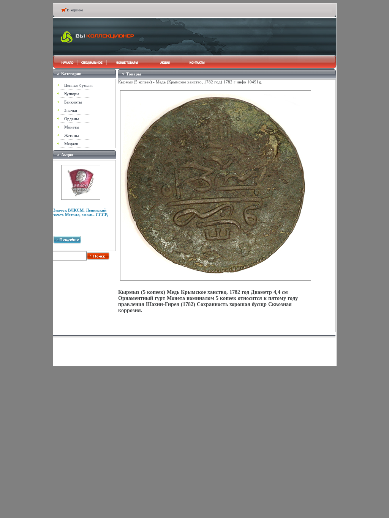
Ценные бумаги (78, 85)
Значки (70, 110)
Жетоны (71, 135)
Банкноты (73, 102)
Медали (71, 143)
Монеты (71, 127)
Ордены (71, 118)
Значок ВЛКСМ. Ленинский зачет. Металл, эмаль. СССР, (80, 212)
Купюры (71, 93)
